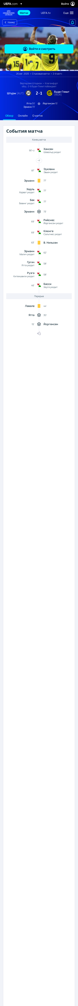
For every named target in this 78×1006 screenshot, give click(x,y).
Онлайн (23, 115)
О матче (37, 115)
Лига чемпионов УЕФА (8, 12)
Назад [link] (11, 22)
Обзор (9, 115)
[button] (67, 13)
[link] (23, 13)
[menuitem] (27, 13)
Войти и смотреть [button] (42, 49)
